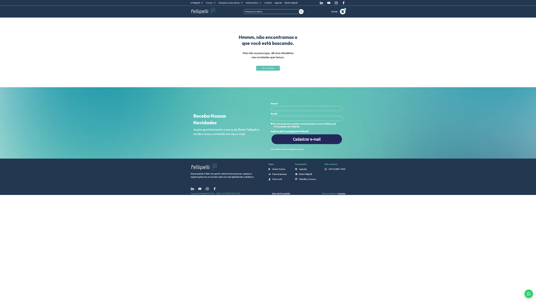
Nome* (274, 103)
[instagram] (336, 3)
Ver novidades (268, 68)
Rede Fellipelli (291, 2)
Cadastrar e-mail (307, 139)
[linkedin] (321, 3)
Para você (277, 179)
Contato (268, 2)
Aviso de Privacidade (281, 193)
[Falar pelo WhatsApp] (529, 294)
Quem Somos (278, 169)
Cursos (209, 2)
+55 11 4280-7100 (336, 169)
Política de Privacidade (283, 131)
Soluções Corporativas (229, 2)
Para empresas (279, 174)
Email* (274, 113)
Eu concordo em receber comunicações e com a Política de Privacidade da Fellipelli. (304, 125)
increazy (341, 193)
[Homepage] (203, 11)
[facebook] (343, 3)
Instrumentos (252, 2)
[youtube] (329, 3)
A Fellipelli (195, 2)
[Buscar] (301, 11)
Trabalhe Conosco (307, 179)
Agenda (278, 2)
